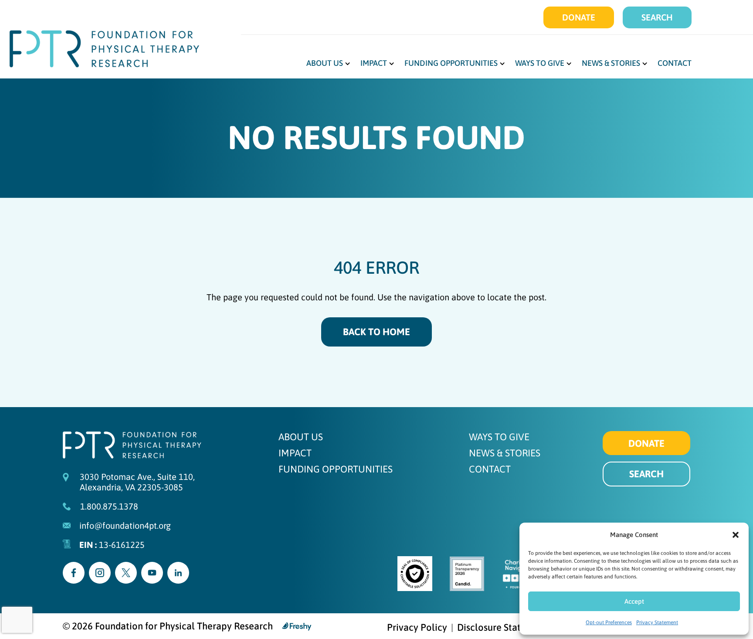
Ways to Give (539, 64)
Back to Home (376, 331)
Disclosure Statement (502, 628)
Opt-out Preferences (609, 622)
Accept (634, 601)
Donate (578, 17)
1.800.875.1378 (109, 506)
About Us (324, 64)
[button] (735, 534)
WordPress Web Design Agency (297, 626)
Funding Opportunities (451, 64)
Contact (675, 64)
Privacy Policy (417, 628)
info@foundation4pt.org (125, 525)
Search (657, 17)
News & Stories (611, 64)
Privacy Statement (657, 622)
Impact (373, 64)
